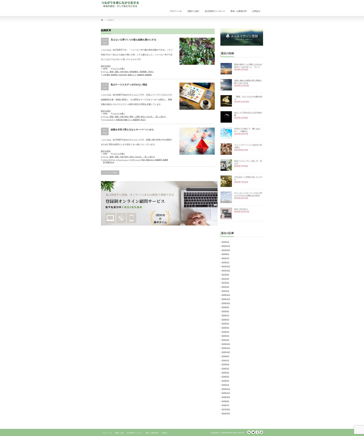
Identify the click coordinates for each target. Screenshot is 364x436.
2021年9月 (225, 274)
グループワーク (109, 160)
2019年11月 (226, 348)
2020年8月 (225, 311)
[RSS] (249, 432)
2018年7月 (225, 405)
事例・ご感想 (135, 117)
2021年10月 (226, 270)
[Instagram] (261, 432)
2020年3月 (225, 332)
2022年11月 (226, 246)
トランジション (122, 160)
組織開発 (148, 75)
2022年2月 (225, 262)
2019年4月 (225, 372)
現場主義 (119, 120)
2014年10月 (226, 413)
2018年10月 (226, 397)
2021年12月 (226, 266)
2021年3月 (225, 283)
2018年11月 (226, 393)
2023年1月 (225, 242)
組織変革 (140, 75)
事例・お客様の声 (239, 11)
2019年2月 (225, 381)
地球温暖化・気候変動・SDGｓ (142, 72)
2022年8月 (225, 254)
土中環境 (106, 75)
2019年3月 (225, 376)
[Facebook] (257, 432)
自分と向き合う (241, 209)
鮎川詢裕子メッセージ (215, 11)
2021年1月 (225, 291)
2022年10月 (226, 250)
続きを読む (106, 66)
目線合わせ (150, 160)
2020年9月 (225, 307)
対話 (143, 160)
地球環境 (114, 75)
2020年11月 (226, 299)
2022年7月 (225, 258)
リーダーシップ (135, 160)
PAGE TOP (353, 420)
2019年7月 (225, 360)
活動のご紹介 (193, 11)
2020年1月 (225, 340)
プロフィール (176, 11)
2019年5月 (225, 368)
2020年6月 (225, 319)
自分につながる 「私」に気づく (153, 117)
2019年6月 (225, 364)
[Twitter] (253, 432)
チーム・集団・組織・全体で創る (116, 72)
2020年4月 (225, 327)
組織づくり (132, 75)
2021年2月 (225, 287)
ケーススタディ (109, 120)
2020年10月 (226, 303)
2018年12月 (226, 389)
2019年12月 (226, 344)
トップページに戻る (110, 172)
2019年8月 (225, 356)
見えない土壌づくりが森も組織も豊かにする (133, 39)
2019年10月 (226, 352)
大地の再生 (122, 75)
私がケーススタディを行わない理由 (129, 84)
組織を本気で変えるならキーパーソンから (132, 129)
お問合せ (256, 11)
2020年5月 (225, 323)
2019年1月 (225, 385)
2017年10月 (226, 409)
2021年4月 (225, 279)
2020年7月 (225, 315)
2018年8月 (225, 401)
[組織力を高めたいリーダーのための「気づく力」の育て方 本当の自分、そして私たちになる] (120, 4)
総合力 (143, 120)
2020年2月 (225, 336)
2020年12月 (226, 295)
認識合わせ (110, 162)
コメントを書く (119, 69)
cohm (105, 68)
